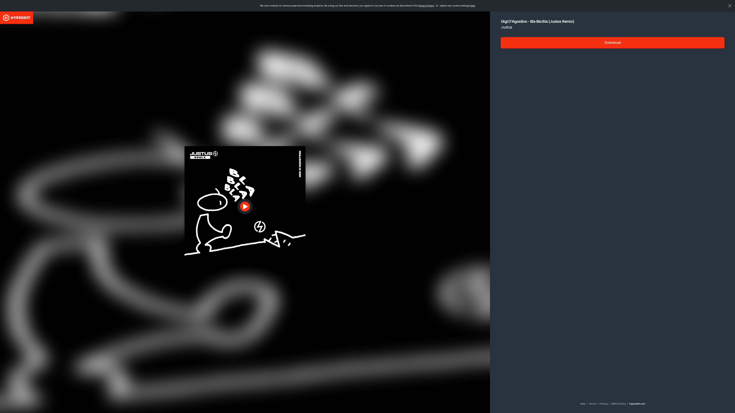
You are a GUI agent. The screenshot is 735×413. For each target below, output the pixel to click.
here (472, 5)
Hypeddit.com (637, 403)
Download (613, 43)
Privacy (603, 403)
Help (583, 403)
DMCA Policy (618, 403)
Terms (592, 403)
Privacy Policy (426, 5)
